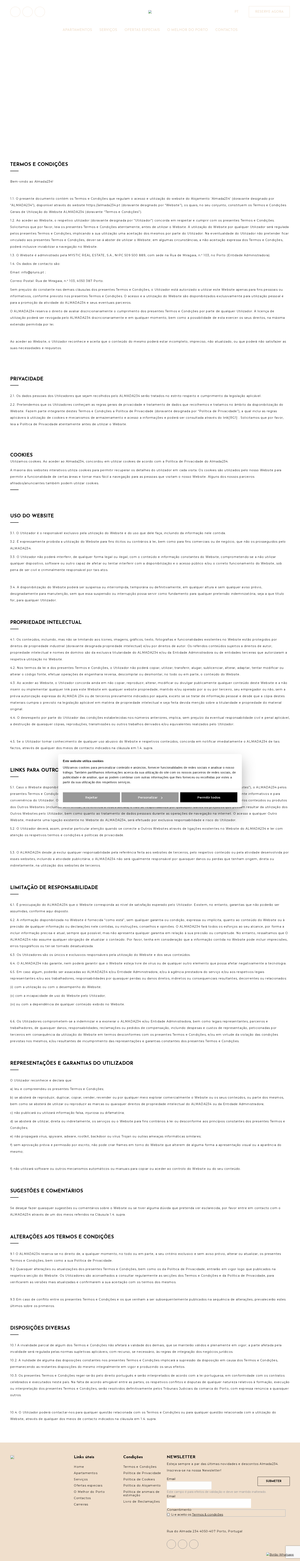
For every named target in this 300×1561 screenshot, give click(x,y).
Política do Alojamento (142, 1485)
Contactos (82, 1498)
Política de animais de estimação (141, 1493)
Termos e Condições (140, 1467)
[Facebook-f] (182, 1544)
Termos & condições (207, 1514)
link (226, 418)
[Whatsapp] (280, 1554)
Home (79, 1467)
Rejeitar (91, 797)
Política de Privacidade (93, 1260)
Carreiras (81, 1504)
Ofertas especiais (88, 1485)
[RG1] (233, 418)
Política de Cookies (139, 1479)
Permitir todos (208, 797)
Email (171, 1479)
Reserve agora (269, 11)
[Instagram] (171, 1544)
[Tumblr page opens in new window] (40, 12)
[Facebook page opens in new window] (27, 12)
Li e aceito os (197, 1514)
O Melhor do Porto (89, 1492)
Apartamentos (85, 1473)
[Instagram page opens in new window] (15, 12)
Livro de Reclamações (141, 1501)
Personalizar (148, 797)
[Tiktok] (193, 1544)
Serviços (81, 1479)
